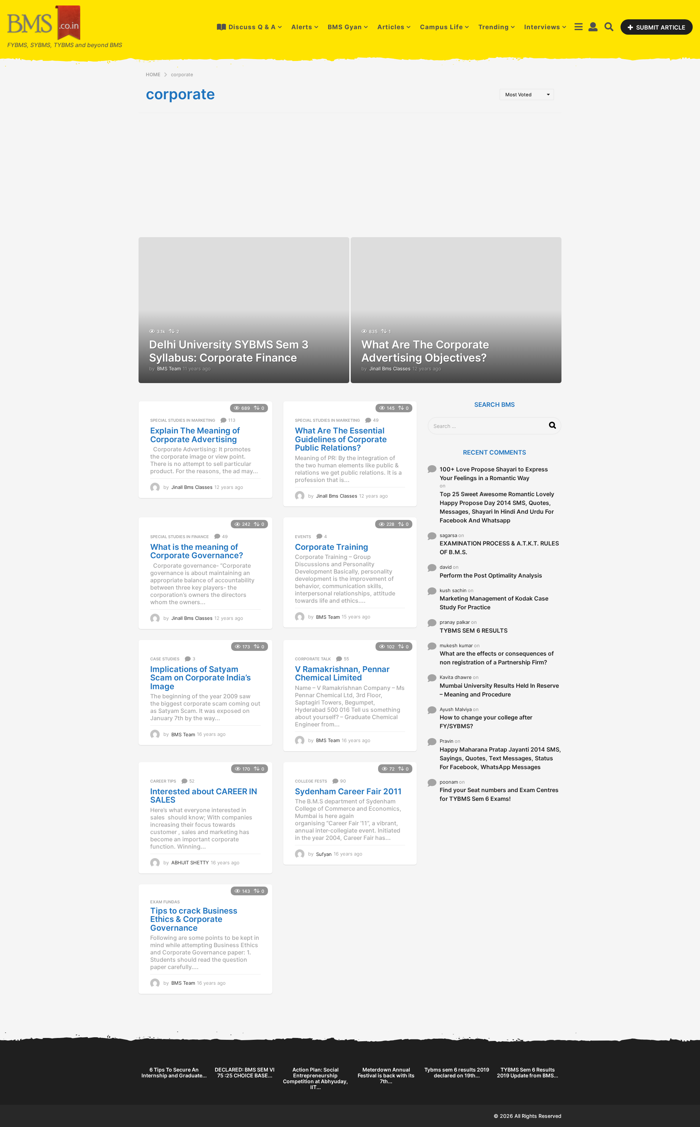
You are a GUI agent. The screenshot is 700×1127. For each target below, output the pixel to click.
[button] (578, 27)
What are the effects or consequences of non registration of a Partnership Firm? (497, 658)
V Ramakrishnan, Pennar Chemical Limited (342, 673)
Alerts (301, 27)
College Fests (311, 781)
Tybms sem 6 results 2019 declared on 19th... (456, 1072)
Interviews (542, 27)
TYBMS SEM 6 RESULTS (474, 630)
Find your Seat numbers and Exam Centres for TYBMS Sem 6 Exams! (499, 794)
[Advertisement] (350, 175)
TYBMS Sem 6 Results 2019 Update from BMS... (527, 1072)
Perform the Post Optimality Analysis (491, 575)
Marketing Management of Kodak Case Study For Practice (494, 603)
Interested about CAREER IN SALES (203, 796)
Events (303, 536)
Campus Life (441, 27)
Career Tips (163, 781)
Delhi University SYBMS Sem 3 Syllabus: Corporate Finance (229, 351)
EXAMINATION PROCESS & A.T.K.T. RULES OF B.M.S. (499, 548)
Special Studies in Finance (179, 536)
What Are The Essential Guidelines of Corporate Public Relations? (341, 439)
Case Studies (164, 659)
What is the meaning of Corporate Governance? (196, 551)
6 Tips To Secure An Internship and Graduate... (174, 1072)
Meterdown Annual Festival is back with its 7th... (386, 1075)
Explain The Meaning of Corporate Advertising (195, 435)
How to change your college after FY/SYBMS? (486, 722)
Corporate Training (331, 547)
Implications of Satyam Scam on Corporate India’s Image (200, 677)
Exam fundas (165, 902)
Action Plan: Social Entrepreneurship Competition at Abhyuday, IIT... (315, 1078)
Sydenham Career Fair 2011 (348, 791)
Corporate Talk (313, 659)
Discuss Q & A (252, 27)
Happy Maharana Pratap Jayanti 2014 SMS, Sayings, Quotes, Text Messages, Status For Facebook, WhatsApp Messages (500, 758)
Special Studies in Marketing (182, 420)
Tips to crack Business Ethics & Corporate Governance (193, 919)
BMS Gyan (345, 27)
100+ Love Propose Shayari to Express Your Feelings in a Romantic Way (494, 474)
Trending (493, 27)
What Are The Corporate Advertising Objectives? (425, 351)
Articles (391, 27)
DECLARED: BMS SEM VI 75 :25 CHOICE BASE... (245, 1072)
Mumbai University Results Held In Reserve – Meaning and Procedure (499, 690)
